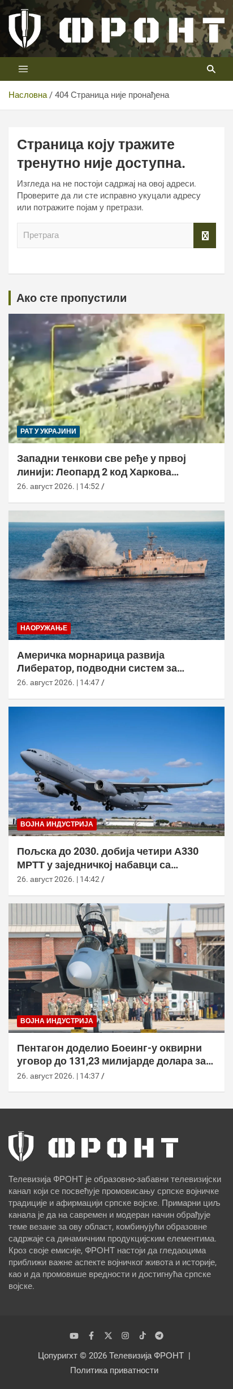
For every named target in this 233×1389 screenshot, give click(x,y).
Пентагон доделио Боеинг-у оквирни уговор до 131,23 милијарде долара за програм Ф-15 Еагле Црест (111, 1061)
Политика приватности (114, 1370)
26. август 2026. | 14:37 (58, 1075)
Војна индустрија (56, 824)
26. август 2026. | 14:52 (58, 486)
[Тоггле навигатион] (23, 69)
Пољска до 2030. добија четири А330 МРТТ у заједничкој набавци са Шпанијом (108, 864)
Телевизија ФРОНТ (146, 1356)
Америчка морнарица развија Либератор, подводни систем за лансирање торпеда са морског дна (106, 668)
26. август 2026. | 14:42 (58, 879)
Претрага (204, 235)
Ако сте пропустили (71, 298)
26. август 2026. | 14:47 (58, 682)
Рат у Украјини (48, 431)
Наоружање (43, 628)
